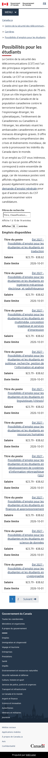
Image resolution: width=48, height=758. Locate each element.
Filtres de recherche (13, 210)
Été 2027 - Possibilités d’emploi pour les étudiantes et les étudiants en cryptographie (26, 570)
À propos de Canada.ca (12, 736)
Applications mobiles (11, 732)
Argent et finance (10, 698)
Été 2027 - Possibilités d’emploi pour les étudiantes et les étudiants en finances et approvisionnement (25, 503)
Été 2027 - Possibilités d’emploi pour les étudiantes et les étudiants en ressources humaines (26, 428)
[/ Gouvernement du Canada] (18, 3)
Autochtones (7, 708)
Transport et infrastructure (14, 689)
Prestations (7, 656)
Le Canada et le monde (12, 694)
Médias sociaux (9, 727)
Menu (12, 12)
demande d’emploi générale (19, 188)
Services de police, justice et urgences (19, 684)
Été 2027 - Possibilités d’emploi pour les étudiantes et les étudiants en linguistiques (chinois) (26, 394)
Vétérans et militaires (11, 712)
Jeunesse (6, 717)
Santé (4, 661)
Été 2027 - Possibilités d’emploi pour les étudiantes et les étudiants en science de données (26, 536)
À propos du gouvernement (14, 628)
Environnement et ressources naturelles (20, 670)
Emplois (5, 638)
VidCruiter (31, 754)
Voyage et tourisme (10, 647)
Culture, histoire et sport (13, 680)
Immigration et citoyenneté (14, 642)
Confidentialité (8, 746)
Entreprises (7, 652)
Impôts (5, 666)
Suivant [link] (27, 599)
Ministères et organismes (13, 623)
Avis (4, 741)
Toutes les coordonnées (12, 619)
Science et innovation (11, 703)
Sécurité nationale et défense (15, 675)
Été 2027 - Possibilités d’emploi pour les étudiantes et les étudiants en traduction (26, 245)
